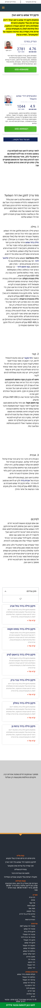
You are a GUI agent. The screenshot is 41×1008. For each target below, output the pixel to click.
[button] (3, 7)
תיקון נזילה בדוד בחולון (24, 703)
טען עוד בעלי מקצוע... (20, 139)
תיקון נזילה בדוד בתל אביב (22, 606)
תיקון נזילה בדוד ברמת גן (23, 726)
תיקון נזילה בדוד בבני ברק (23, 680)
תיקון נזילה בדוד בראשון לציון (21, 654)
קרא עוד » (31, 620)
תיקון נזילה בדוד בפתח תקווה (21, 629)
